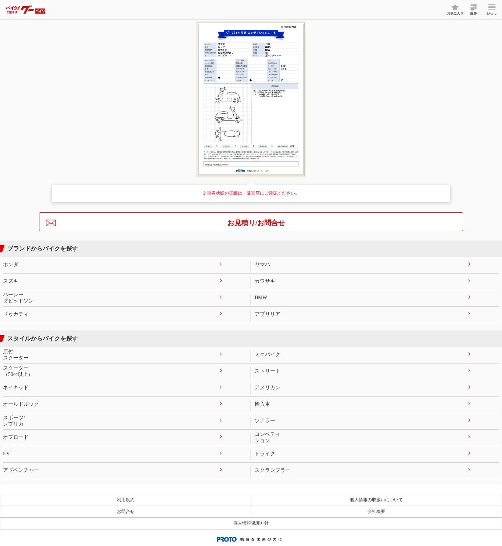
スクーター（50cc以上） (18, 371)
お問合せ (126, 511)
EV (6, 453)
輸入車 (262, 404)
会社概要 (376, 511)
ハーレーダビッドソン (18, 298)
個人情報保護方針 (251, 523)
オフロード (16, 437)
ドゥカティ (16, 314)
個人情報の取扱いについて (376, 499)
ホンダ (10, 264)
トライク (265, 453)
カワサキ (265, 281)
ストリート (267, 371)
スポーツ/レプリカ (14, 421)
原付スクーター (16, 355)
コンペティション (267, 437)
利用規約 (126, 499)
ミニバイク (267, 354)
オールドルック (21, 404)
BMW (261, 297)
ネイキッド (16, 387)
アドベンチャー (21, 470)
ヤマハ (262, 264)
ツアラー (265, 420)
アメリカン (267, 387)
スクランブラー (273, 470)
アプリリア (267, 314)
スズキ (10, 281)
